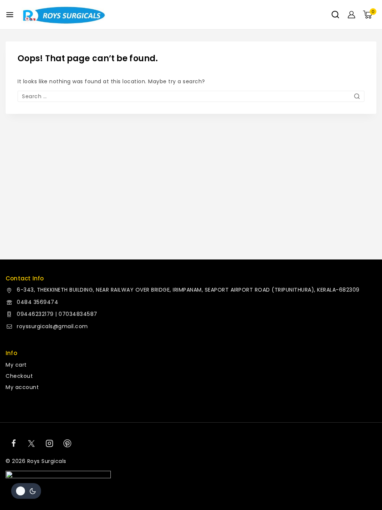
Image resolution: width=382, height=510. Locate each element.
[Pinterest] (67, 443)
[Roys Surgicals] (63, 15)
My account (22, 387)
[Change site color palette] (26, 491)
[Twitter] (31, 443)
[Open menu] (10, 14)
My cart (16, 364)
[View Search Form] (335, 14)
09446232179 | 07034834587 (57, 314)
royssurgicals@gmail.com (52, 326)
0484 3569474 (37, 302)
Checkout (19, 376)
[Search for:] (191, 96)
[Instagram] (49, 443)
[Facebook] (13, 443)
